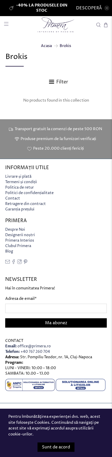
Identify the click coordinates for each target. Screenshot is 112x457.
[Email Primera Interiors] (7, 262)
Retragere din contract (25, 203)
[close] (106, 8)
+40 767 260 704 (27, 351)
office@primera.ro (28, 346)
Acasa (46, 46)
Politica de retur (19, 187)
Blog (9, 251)
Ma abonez (56, 323)
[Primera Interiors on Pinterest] (25, 262)
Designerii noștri (20, 235)
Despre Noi (15, 229)
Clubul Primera (18, 245)
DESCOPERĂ (89, 8)
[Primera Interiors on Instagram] (19, 262)
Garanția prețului (19, 209)
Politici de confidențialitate (29, 192)
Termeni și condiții (21, 182)
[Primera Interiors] (56, 24)
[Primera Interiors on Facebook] (13, 262)
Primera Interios (19, 240)
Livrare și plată (18, 176)
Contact (12, 198)
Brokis (65, 46)
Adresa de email (21, 298)
